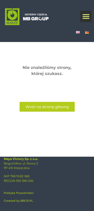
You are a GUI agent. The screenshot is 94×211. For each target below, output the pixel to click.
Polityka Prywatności (19, 193)
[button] (85, 16)
